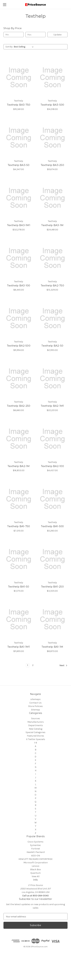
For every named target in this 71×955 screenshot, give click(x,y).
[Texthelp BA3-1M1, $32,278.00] (18, 197)
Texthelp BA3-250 (52, 165)
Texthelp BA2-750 (52, 285)
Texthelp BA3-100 (18, 285)
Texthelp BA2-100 (52, 466)
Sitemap (35, 709)
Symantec (35, 845)
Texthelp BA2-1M (19, 466)
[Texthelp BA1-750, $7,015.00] (18, 499)
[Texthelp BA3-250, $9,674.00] (52, 137)
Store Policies (35, 706)
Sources (35, 718)
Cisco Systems (35, 841)
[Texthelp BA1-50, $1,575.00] (18, 559)
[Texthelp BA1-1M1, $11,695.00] (18, 619)
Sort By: (9, 46)
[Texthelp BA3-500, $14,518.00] (52, 77)
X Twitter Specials (35, 739)
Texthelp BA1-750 (18, 526)
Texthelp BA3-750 (18, 104)
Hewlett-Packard (36, 852)
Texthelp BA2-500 (18, 345)
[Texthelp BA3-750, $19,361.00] (18, 77)
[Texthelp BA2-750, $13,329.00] (52, 258)
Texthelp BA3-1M (52, 225)
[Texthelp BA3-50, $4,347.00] (18, 137)
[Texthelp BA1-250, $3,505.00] (52, 559)
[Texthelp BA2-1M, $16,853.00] (18, 438)
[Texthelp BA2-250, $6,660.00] (18, 378)
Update (57, 34)
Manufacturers (35, 722)
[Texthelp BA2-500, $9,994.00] (18, 318)
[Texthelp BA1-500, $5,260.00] (52, 499)
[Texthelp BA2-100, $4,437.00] (52, 438)
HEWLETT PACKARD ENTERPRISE (35, 859)
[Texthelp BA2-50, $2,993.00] (52, 318)
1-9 (35, 742)
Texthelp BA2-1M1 (52, 405)
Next (62, 665)
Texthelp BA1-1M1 (18, 646)
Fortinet (35, 848)
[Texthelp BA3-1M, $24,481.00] (52, 197)
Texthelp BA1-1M (52, 646)
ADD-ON (35, 855)
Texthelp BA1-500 (52, 526)
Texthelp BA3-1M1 (18, 225)
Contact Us (35, 702)
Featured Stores (35, 735)
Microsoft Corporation (35, 862)
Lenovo (35, 866)
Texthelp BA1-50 (18, 586)
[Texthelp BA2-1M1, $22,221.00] (52, 378)
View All (35, 876)
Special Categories (35, 732)
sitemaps (35, 699)
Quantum (35, 873)
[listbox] (24, 46)
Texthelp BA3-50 (19, 165)
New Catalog (35, 728)
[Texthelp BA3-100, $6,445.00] (18, 258)
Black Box (35, 869)
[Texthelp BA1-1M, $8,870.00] (52, 619)
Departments (35, 725)
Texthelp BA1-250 (52, 586)
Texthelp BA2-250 (18, 405)
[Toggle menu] (4, 4)
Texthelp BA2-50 (52, 345)
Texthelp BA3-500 (52, 104)
